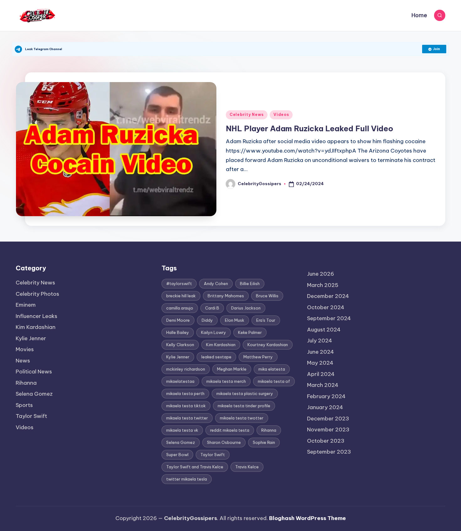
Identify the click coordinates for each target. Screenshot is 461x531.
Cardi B (212, 307)
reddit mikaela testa (229, 430)
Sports (24, 405)
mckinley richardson (185, 369)
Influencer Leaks (36, 316)
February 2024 (326, 396)
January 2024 (325, 407)
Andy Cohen (216, 283)
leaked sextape (216, 356)
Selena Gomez (34, 393)
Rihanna (26, 382)
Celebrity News (247, 114)
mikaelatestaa (180, 381)
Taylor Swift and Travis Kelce (194, 466)
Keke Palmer (250, 332)
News (23, 360)
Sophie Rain (264, 442)
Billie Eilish (250, 283)
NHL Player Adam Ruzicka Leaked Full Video (309, 128)
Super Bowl (177, 454)
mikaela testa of (274, 381)
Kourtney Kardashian (267, 344)
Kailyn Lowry (213, 332)
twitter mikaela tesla (186, 479)
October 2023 (325, 440)
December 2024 (328, 296)
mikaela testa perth (185, 393)
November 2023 (328, 429)
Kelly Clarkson (180, 344)
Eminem (26, 304)
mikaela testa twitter (187, 417)
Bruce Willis (267, 295)
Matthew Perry (258, 356)
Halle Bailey (177, 332)
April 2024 (321, 374)
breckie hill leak (181, 295)
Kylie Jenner (31, 338)
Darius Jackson (246, 307)
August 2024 (324, 329)
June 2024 (320, 351)
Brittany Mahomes (226, 295)
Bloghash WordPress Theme (307, 518)
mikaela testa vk (182, 430)
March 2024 (322, 385)
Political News (34, 371)
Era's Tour (265, 320)
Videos (281, 114)
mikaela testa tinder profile (244, 405)
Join (436, 49)
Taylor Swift (31, 416)
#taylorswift (179, 283)
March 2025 (322, 285)
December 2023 (328, 418)
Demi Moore (178, 320)
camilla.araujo (179, 307)
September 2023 (329, 451)
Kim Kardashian (36, 327)
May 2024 (320, 362)
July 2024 (319, 340)
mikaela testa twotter (241, 417)
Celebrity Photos (37, 293)
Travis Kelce (247, 466)
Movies (25, 349)
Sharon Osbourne (224, 442)
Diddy (207, 320)
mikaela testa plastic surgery (244, 393)
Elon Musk (234, 320)
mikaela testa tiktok (186, 405)
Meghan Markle (231, 369)
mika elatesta (271, 369)
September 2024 (329, 318)
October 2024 (325, 307)
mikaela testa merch (226, 381)
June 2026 (320, 273)
